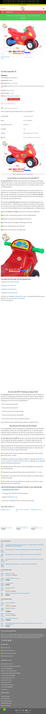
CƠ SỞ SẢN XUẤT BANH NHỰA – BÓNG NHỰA (10, 666)
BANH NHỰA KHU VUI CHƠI (7, 664)
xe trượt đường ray (11, 289)
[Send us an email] (8, 640)
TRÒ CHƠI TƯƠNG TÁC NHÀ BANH (8, 675)
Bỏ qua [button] (41, 1)
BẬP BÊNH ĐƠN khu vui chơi (36, 527)
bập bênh (22, 298)
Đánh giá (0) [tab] (15, 108)
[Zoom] (2, 54)
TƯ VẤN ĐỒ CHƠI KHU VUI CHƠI (7, 677)
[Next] (43, 39)
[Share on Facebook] (4, 104)
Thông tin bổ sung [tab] (8, 108)
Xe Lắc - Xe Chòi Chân (33, 15)
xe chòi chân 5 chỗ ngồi (12, 282)
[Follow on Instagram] (4, 640)
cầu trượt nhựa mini (14, 298)
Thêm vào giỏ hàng (14, 99)
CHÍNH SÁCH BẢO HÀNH (6, 703)
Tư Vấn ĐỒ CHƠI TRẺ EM (6, 680)
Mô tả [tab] (2, 108)
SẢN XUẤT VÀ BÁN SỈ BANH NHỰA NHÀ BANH (10, 673)
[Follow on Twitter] (6, 640)
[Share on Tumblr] (15, 104)
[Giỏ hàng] (43, 8)
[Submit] (43, 12)
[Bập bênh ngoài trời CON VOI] (8, 517)
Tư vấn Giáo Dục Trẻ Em (6, 682)
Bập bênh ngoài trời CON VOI (6, 527)
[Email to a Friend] (8, 104)
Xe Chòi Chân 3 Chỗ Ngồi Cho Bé (22, 527)
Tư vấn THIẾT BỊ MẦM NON (6, 687)
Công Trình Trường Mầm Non (7, 668)
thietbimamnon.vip (12, 497)
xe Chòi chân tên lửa (11, 293)
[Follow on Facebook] (2, 640)
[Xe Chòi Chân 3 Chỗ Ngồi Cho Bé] (23, 517)
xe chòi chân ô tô (11, 285)
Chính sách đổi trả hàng (6, 705)
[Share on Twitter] (6, 104)
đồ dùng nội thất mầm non (21, 296)
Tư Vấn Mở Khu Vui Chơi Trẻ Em (7, 684)
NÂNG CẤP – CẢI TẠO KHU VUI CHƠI (8, 670)
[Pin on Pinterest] (11, 104)
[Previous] (3, 39)
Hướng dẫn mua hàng (5, 696)
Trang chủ (10, 15)
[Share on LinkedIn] (13, 104)
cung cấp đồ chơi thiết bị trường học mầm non (17, 461)
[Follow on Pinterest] (11, 640)
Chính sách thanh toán (5, 698)
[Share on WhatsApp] (2, 104)
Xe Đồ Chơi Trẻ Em (20, 15)
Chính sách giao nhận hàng (6, 701)
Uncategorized (4, 689)
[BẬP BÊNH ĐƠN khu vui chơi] (38, 517)
